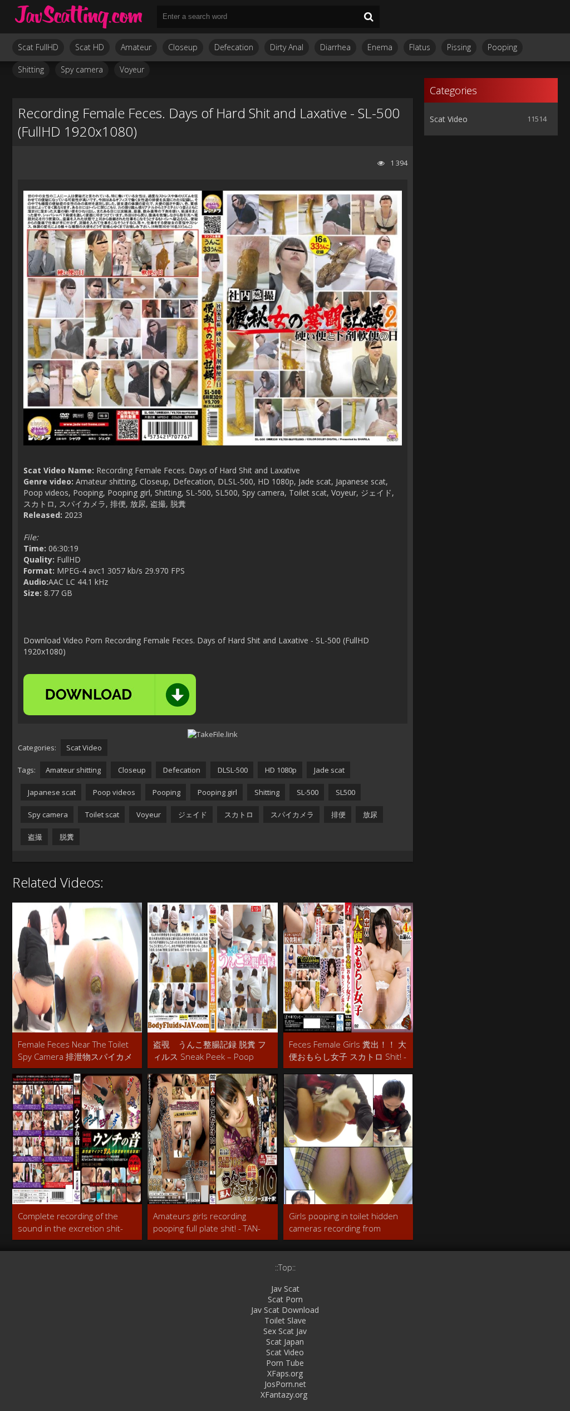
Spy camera (82, 69)
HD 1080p (280, 770)
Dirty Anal (286, 47)
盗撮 (34, 837)
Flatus (419, 47)
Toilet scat (101, 814)
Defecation (233, 47)
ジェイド (191, 814)
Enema (379, 47)
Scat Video (84, 748)
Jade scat (328, 770)
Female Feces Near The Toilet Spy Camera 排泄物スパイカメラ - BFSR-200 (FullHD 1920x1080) (75, 1051)
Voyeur (132, 69)
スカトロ (238, 814)
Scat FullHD (38, 47)
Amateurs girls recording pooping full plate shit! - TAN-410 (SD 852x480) (207, 1222)
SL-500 (306, 792)
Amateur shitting (73, 770)
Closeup (183, 47)
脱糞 (66, 837)
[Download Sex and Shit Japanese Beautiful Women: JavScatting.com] (79, 16)
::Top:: (285, 1267)
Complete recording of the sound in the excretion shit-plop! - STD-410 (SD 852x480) (74, 1222)
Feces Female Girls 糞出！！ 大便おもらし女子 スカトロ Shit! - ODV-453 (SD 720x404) (347, 1051)
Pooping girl (216, 792)
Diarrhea (335, 47)
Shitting (31, 69)
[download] (109, 694)
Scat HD (89, 47)
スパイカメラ (291, 814)
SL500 (344, 792)
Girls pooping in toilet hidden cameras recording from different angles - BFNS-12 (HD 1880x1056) (346, 1222)
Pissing (459, 47)
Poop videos (113, 792)
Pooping (502, 47)
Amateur (136, 47)
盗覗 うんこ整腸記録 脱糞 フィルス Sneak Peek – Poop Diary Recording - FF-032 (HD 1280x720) (209, 1051)
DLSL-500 (232, 770)
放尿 (369, 814)
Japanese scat (51, 792)
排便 (338, 814)
